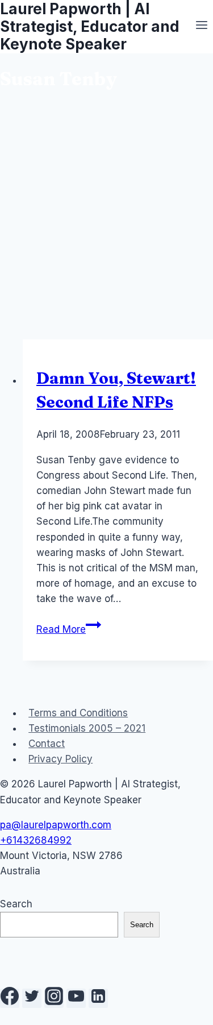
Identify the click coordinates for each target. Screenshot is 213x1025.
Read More (68, 629)
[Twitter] (31, 998)
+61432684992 (36, 840)
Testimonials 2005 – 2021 (86, 728)
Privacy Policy (60, 759)
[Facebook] (9, 998)
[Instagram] (54, 998)
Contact (46, 743)
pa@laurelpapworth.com (55, 825)
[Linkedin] (98, 998)
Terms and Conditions (78, 713)
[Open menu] (201, 26)
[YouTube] (76, 998)
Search (16, 904)
